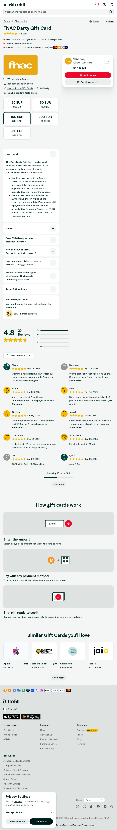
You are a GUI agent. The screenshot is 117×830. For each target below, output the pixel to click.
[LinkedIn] (105, 806)
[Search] (110, 12)
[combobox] (56, 12)
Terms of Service (81, 825)
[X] (77, 806)
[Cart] (112, 4)
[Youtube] (98, 806)
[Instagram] (84, 806)
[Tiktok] (91, 806)
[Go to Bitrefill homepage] (17, 5)
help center (21, 303)
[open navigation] (5, 4)
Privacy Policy (62, 825)
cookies (18, 801)
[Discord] (112, 806)
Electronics (21, 21)
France (6, 21)
